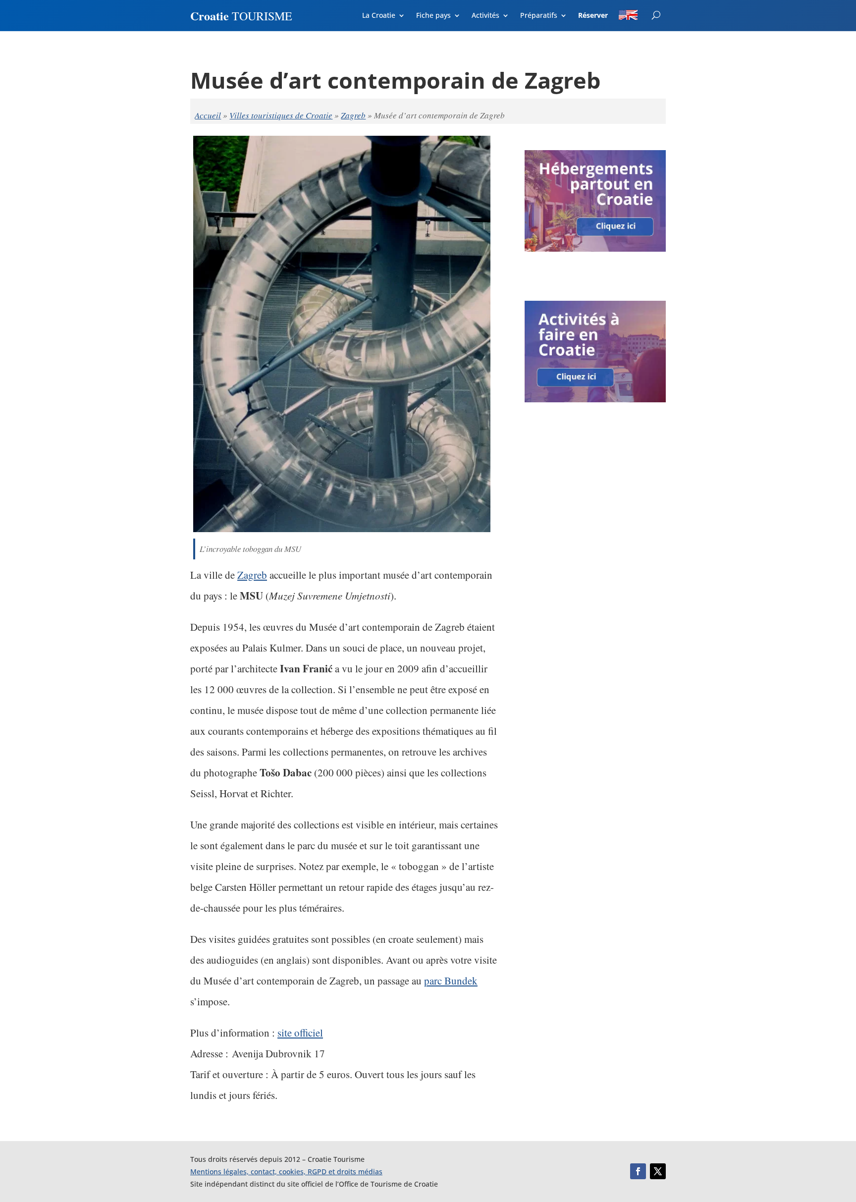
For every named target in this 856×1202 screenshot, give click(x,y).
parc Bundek (451, 980)
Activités (485, 16)
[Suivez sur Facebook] (638, 1171)
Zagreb (353, 115)
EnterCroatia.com (647, 14)
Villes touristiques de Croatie (280, 115)
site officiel (300, 1032)
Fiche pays (433, 16)
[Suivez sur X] (658, 1171)
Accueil (208, 115)
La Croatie (378, 16)
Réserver (593, 16)
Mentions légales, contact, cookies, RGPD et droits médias (286, 1171)
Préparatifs (538, 16)
